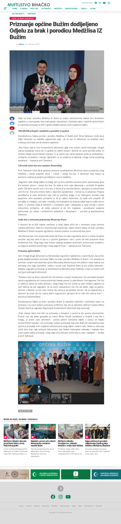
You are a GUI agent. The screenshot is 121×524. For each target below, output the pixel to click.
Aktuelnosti (88, 506)
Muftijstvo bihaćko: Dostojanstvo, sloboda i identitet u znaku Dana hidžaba (70, 443)
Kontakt (99, 506)
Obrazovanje (71, 8)
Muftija (37, 506)
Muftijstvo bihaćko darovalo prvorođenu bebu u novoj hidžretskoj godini (15, 443)
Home (21, 506)
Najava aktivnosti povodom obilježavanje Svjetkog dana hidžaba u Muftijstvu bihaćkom (97, 443)
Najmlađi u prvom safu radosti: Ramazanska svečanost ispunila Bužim (43, 443)
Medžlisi (58, 8)
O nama (29, 506)
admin (21, 44)
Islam (92, 8)
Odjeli (83, 8)
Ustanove (45, 506)
